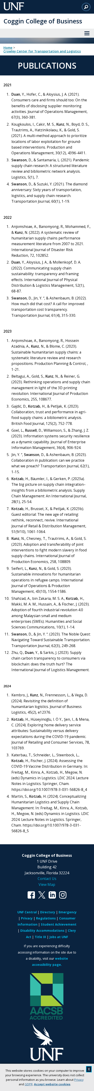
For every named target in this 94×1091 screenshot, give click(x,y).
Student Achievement (58, 924)
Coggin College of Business (42, 21)
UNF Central (27, 912)
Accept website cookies (52, 1084)
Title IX (40, 937)
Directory (47, 912)
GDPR (29, 1084)
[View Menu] (87, 33)
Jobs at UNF (59, 937)
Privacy (79, 1080)
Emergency (68, 912)
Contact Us (47, 878)
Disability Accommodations (42, 930)
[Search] (86, 7)
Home (7, 48)
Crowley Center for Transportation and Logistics (42, 51)
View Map (47, 884)
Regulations (46, 918)
